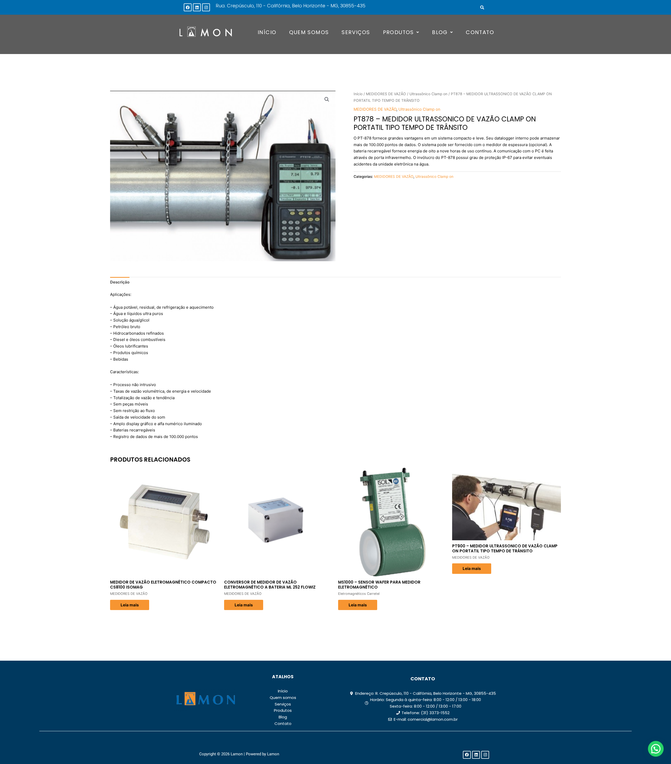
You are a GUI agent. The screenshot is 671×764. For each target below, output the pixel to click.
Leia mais (130, 604)
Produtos (398, 32)
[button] (401, 32)
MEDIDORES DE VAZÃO (386, 94)
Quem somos (309, 32)
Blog (440, 32)
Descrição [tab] (119, 282)
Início (267, 32)
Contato (480, 32)
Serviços (356, 32)
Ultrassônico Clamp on (428, 94)
